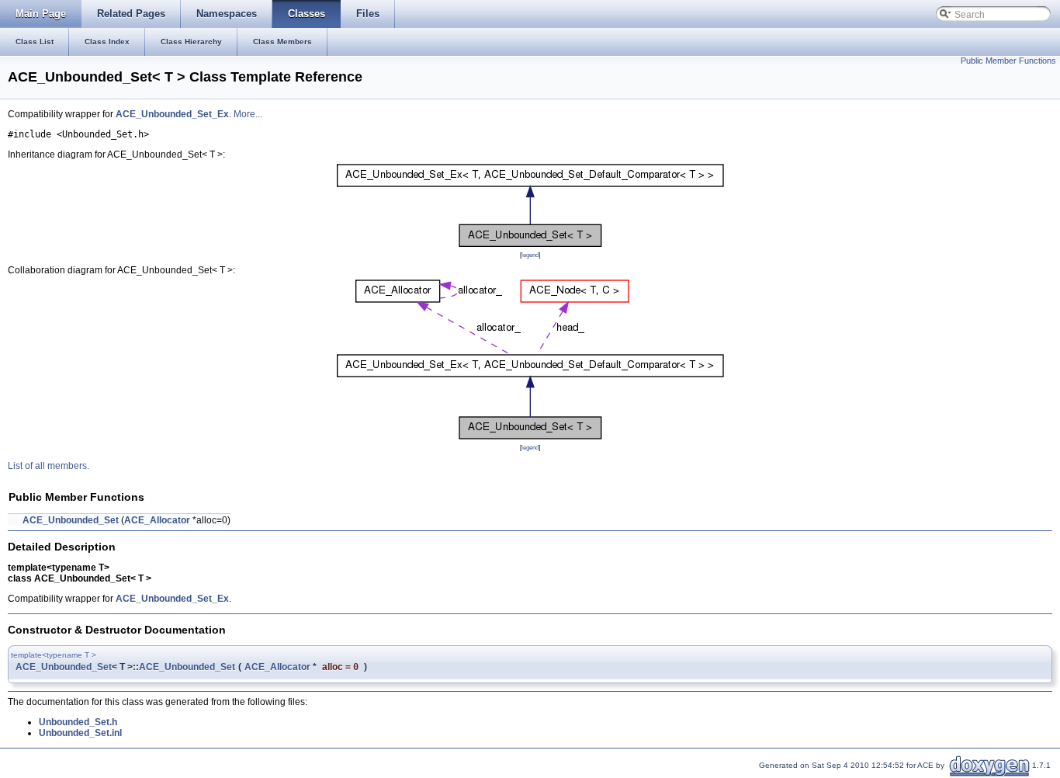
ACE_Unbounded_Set (71, 520)
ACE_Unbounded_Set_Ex (172, 114)
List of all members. (48, 465)
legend (530, 255)
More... (248, 114)
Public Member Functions (1008, 60)
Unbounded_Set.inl (80, 733)
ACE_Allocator (157, 520)
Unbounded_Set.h (78, 722)
